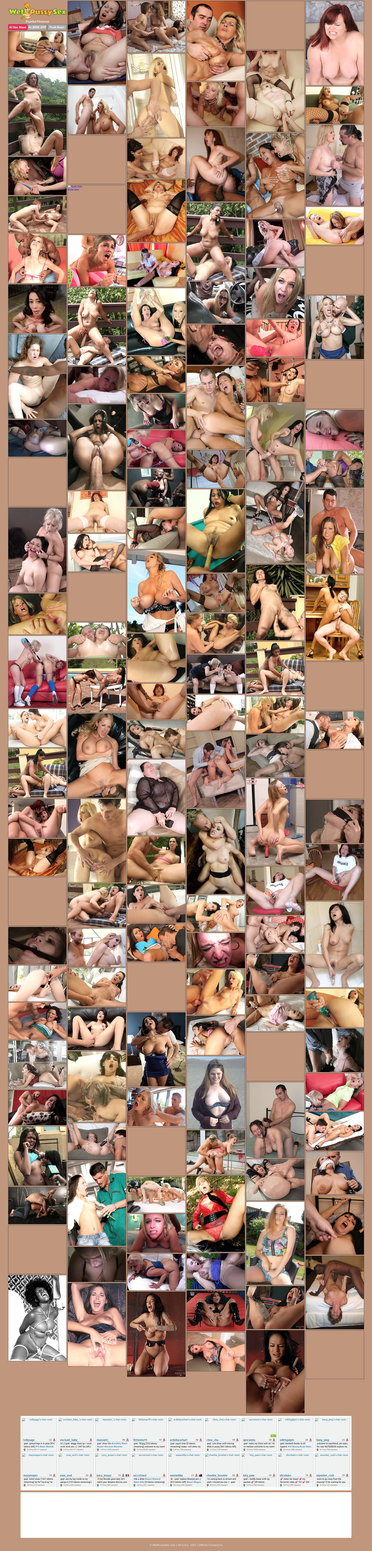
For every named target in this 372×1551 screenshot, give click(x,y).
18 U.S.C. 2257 (187, 1545)
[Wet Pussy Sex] (37, 11)
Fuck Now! (57, 27)
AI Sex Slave (17, 27)
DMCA (203, 1545)
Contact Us (215, 1545)
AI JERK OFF (37, 27)
